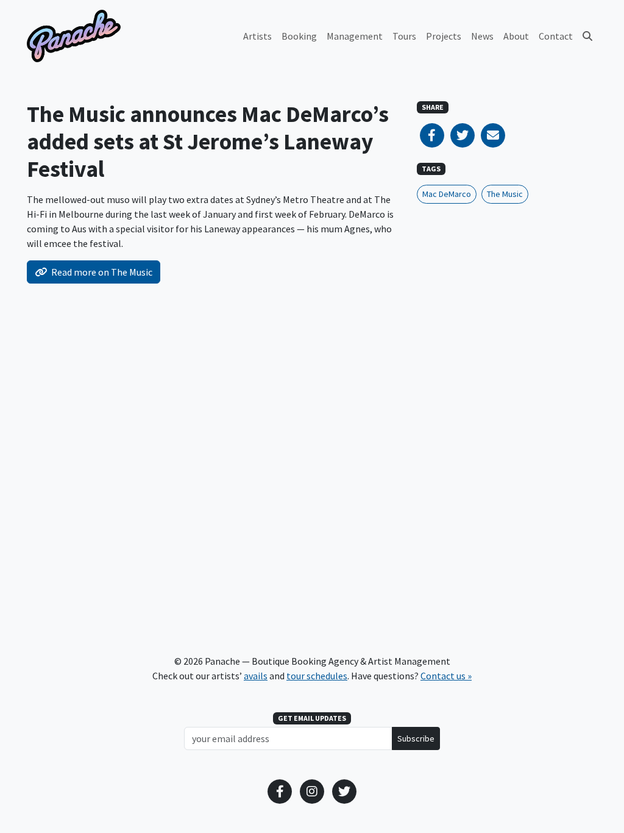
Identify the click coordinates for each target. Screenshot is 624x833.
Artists (257, 36)
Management (355, 36)
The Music (505, 193)
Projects (443, 36)
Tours (404, 36)
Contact (556, 36)
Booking (299, 36)
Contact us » (446, 676)
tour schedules (316, 676)
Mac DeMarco (446, 193)
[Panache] (74, 36)
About (516, 36)
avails (256, 676)
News (482, 36)
